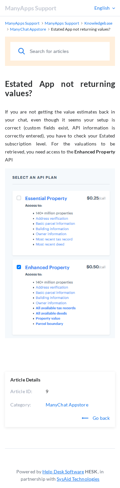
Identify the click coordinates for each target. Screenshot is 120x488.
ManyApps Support (31, 8)
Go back (101, 418)
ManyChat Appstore (67, 404)
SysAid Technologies (78, 479)
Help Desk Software (63, 471)
